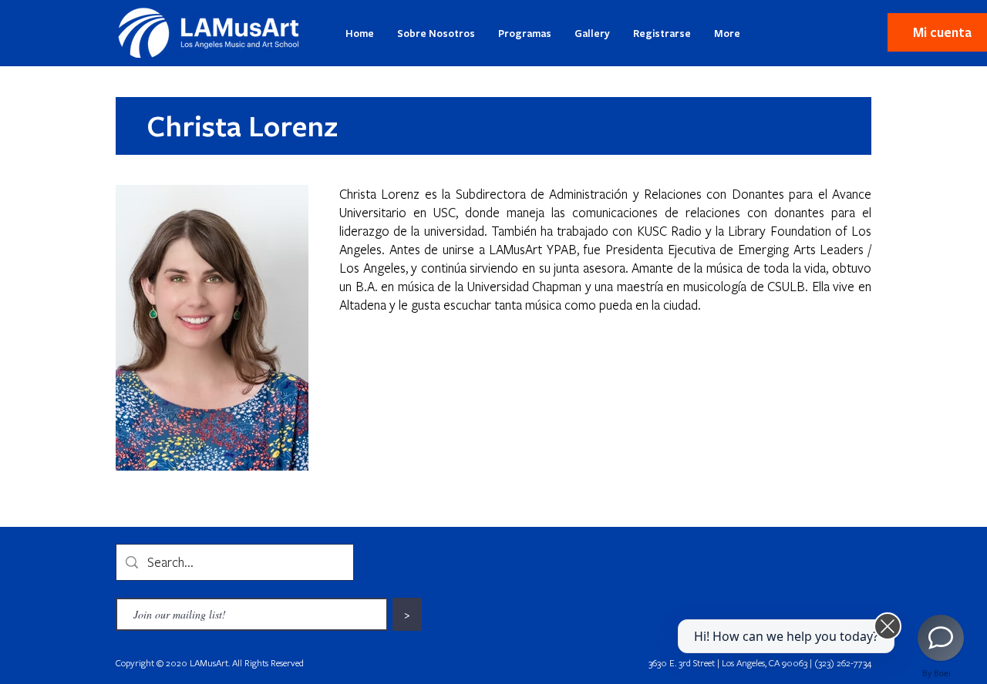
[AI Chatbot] (941, 638)
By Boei (936, 673)
